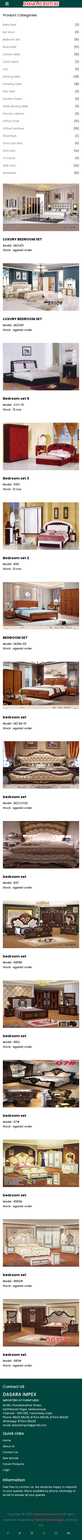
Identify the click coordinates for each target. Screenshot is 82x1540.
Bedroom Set (11, 39)
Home (7, 1440)
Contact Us (10, 1452)
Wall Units (9, 165)
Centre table (11, 54)
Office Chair (11, 121)
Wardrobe (9, 173)
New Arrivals (10, 1458)
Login (6, 1470)
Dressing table (12, 84)
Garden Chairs (12, 99)
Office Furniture (13, 128)
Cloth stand (10, 62)
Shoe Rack (10, 136)
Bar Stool (8, 32)
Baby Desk (9, 25)
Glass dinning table (15, 106)
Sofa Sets (9, 151)
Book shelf (9, 47)
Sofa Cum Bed (12, 143)
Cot (5, 69)
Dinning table (11, 76)
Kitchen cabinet (13, 114)
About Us (9, 1446)
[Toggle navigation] (7, 4)
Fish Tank (9, 91)
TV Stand (9, 158)
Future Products (13, 1464)
